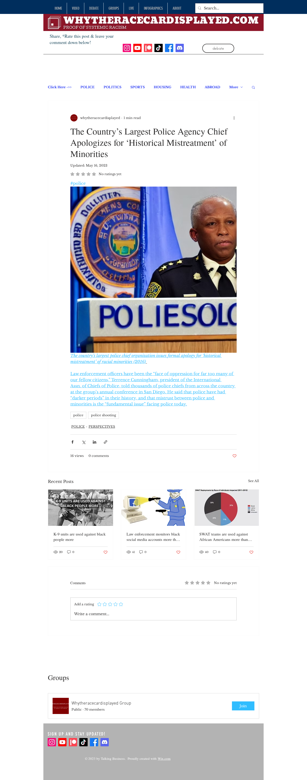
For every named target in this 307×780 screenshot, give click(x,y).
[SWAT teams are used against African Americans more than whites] (226, 507)
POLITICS (112, 87)
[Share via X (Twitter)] (83, 442)
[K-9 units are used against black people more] (80, 507)
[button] (253, 87)
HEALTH (188, 87)
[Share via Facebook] (72, 442)
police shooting (103, 415)
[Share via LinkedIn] (94, 442)
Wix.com (164, 758)
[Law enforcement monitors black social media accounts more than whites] (153, 507)
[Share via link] (105, 442)
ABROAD (212, 87)
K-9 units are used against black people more (79, 536)
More (233, 87)
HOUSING (162, 87)
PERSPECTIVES (102, 427)
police (78, 415)
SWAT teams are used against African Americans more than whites (223, 536)
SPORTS (137, 87)
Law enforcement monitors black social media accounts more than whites (153, 536)
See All (253, 481)
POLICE (87, 87)
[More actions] (234, 118)
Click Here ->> (59, 87)
